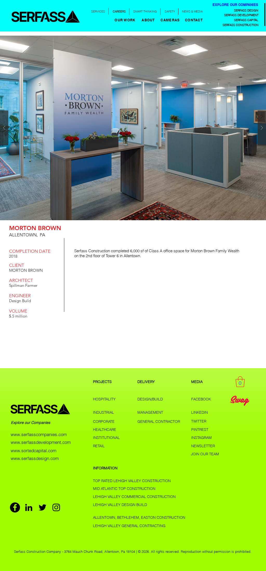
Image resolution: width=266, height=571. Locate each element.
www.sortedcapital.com (33, 450)
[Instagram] (56, 507)
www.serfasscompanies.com (39, 434)
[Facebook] (15, 507)
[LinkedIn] (29, 507)
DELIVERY (146, 381)
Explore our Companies (31, 422)
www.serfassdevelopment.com (41, 442)
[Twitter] (42, 507)
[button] (149, 20)
